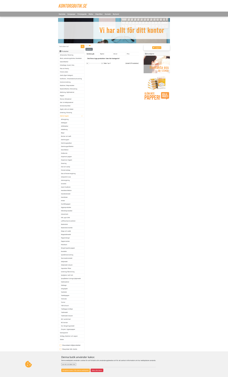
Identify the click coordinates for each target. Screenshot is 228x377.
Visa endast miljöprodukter (71, 345)
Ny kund (116, 14)
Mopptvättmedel (66, 234)
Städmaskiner (65, 282)
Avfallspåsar (64, 126)
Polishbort (64, 244)
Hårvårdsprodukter (66, 211)
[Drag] (88, 63)
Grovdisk (63, 183)
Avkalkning (64, 129)
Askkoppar (64, 123)
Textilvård (64, 292)
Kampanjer (71, 14)
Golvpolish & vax (66, 177)
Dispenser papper (66, 156)
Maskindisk (64, 224)
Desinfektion (64, 150)
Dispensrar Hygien (66, 160)
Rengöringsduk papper (68, 248)
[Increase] (102, 63)
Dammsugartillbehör (67, 146)
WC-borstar (64, 322)
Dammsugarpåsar (66, 143)
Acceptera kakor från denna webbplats (75, 370)
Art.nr (115, 54)
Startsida (62, 14)
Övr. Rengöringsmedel (67, 326)
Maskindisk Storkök (66, 228)
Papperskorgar (65, 238)
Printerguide (81, 14)
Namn (102, 54)
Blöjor (62, 133)
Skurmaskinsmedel (66, 258)
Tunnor (63, 302)
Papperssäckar (65, 241)
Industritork (64, 214)
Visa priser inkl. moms (69, 349)
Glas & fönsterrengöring (68, 173)
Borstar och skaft (66, 136)
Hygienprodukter (66, 207)
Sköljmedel (64, 261)
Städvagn (64, 285)
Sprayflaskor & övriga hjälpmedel (71, 278)
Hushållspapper (66, 204)
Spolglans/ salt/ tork (67, 275)
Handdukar (64, 197)
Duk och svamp (65, 167)
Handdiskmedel (65, 194)
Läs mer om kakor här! (68, 364)
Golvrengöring (65, 180)
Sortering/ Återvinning (67, 272)
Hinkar (63, 200)
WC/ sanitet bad (66, 319)
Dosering (63, 163)
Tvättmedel (64, 312)
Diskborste (64, 153)
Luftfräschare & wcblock (68, 221)
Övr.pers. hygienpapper (68, 329)
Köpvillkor (99, 14)
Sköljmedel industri (67, 265)
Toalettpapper (65, 295)
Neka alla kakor (97, 370)
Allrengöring (65, 119)
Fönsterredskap (65, 170)
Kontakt (108, 14)
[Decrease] (87, 63)
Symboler (89, 49)
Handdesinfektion (66, 190)
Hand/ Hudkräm (66, 187)
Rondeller (64, 251)
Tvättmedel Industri (67, 316)
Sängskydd (64, 288)
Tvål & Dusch (65, 305)
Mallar (91, 14)
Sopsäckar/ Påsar (66, 268)
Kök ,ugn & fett (65, 217)
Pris (128, 54)
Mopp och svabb (66, 231)
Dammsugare (65, 139)
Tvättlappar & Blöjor (67, 309)
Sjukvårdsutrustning (67, 255)
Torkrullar (64, 299)
